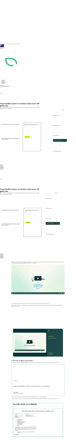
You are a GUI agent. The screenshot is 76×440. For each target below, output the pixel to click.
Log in (3, 85)
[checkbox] (25, 422)
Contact (1, 85)
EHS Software (64, 151)
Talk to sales (1, 86)
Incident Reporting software (24, 362)
